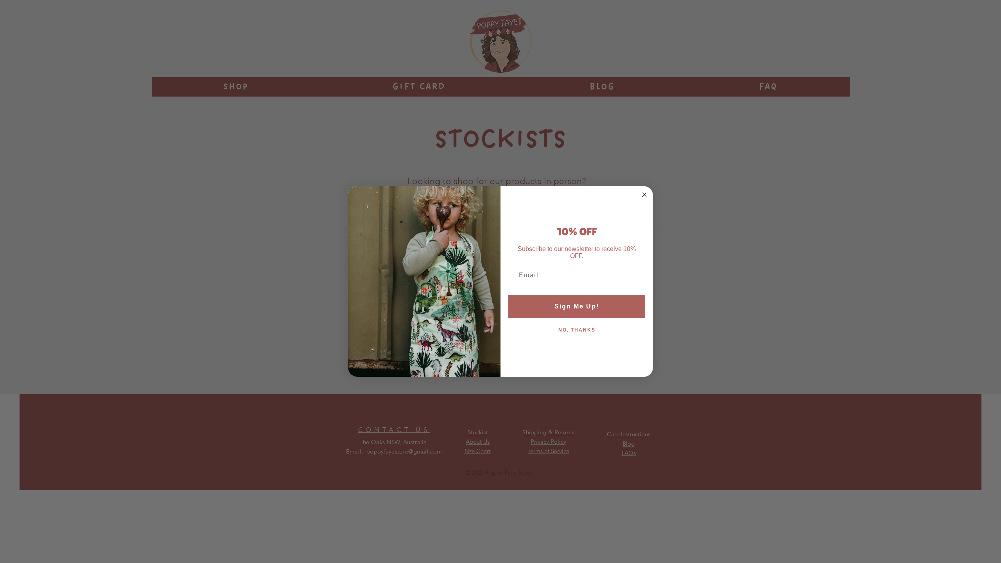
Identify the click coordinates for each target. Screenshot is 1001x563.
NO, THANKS (577, 330)
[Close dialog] (644, 194)
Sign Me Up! (576, 306)
